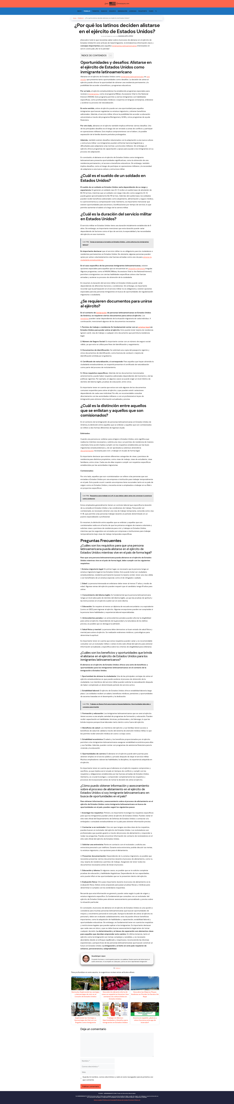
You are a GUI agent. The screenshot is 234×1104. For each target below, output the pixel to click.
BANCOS (104, 11)
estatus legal (144, 327)
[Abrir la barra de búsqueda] (156, 11)
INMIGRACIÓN (122, 11)
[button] (109, 55)
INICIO (79, 11)
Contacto (131, 1100)
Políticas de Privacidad (109, 1100)
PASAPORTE (142, 11)
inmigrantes (94, 94)
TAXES (151, 11)
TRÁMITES (95, 11)
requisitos (84, 318)
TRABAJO (87, 11)
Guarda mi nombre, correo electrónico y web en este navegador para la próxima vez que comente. (118, 1078)
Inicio (74, 18)
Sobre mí (137, 1100)
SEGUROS (112, 11)
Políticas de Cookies (122, 1100)
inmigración (101, 312)
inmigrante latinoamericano (132, 76)
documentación (87, 451)
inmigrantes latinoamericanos (124, 46)
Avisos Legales (98, 1100)
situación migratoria (136, 268)
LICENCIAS (132, 11)
